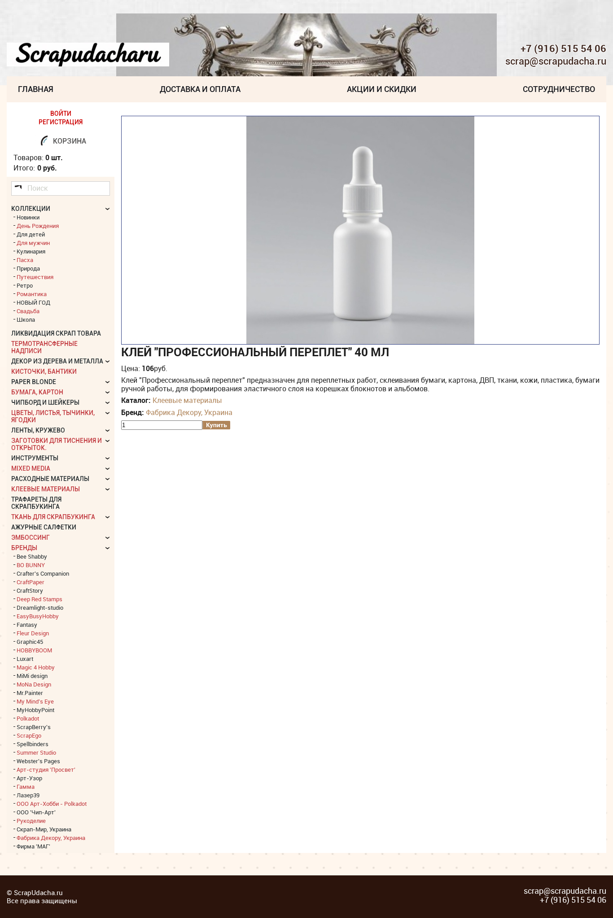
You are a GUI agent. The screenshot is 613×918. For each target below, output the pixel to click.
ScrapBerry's (34, 727)
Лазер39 (28, 795)
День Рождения (38, 226)
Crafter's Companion (43, 573)
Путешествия (35, 277)
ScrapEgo (29, 735)
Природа (28, 268)
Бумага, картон (37, 392)
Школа (26, 319)
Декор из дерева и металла (57, 361)
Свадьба (28, 311)
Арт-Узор (29, 778)
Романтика (32, 294)
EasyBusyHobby (38, 616)
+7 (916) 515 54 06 (563, 48)
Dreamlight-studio (40, 607)
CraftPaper (30, 582)
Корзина (69, 141)
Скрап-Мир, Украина (44, 829)
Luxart (25, 659)
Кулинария (31, 251)
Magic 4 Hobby (36, 667)
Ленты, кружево (38, 430)
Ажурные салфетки (43, 527)
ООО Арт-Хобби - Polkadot (52, 804)
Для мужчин (33, 243)
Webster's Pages (38, 761)
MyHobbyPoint (35, 710)
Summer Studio (36, 752)
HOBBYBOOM (34, 650)
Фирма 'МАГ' (33, 846)
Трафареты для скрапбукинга (36, 503)
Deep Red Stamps (39, 599)
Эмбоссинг (30, 537)
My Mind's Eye (35, 701)
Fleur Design (33, 633)
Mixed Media (30, 468)
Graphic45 (30, 642)
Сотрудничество (559, 89)
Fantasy (27, 625)
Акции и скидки (381, 89)
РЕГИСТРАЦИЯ (61, 122)
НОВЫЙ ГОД (33, 302)
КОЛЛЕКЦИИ (30, 208)
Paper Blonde (33, 381)
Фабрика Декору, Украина (189, 412)
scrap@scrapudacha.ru (555, 61)
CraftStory (30, 590)
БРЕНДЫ (24, 547)
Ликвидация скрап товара (56, 333)
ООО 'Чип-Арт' (36, 812)
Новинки (28, 217)
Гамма (26, 786)
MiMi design (32, 676)
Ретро (25, 285)
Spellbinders (32, 744)
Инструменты (34, 458)
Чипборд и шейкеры (45, 402)
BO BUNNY (31, 565)
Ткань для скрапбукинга (53, 516)
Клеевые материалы (187, 400)
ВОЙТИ (60, 113)
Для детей (31, 234)
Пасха (25, 260)
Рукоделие (31, 821)
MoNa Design (34, 684)
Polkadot (28, 718)
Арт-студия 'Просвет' (46, 769)
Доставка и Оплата (200, 89)
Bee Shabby (32, 556)
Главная (35, 89)
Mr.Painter (30, 693)
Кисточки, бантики (44, 371)
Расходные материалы (50, 478)
